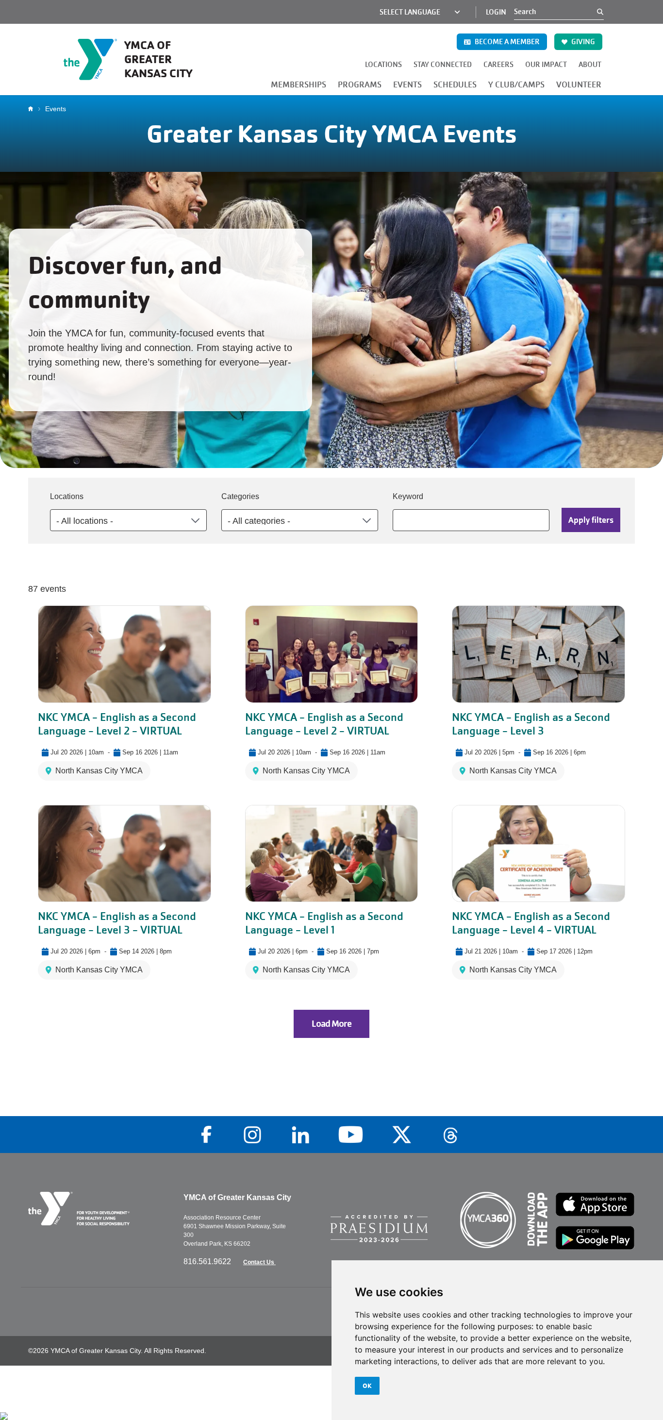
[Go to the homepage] (98, 1208)
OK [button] (367, 1385)
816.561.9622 (208, 1261)
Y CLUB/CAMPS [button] (516, 84)
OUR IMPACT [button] (546, 64)
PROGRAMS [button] (359, 84)
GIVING (582, 42)
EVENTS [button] (407, 84)
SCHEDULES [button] (455, 84)
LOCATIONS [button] (383, 64)
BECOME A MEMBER (506, 42)
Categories (240, 496)
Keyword (408, 496)
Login (496, 12)
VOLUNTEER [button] (578, 84)
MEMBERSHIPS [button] (298, 84)
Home (33, 109)
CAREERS (498, 64)
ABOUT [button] (590, 64)
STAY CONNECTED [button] (443, 64)
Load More (331, 1024)
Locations (66, 496)
